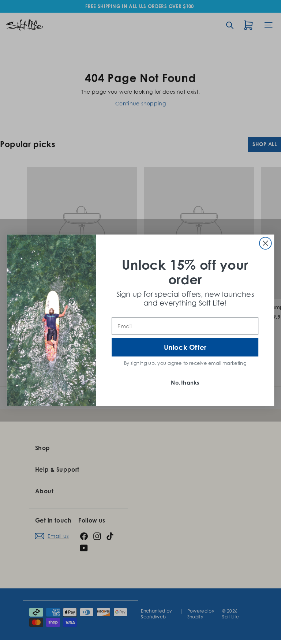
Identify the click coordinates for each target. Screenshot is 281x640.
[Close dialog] (265, 243)
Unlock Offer (185, 347)
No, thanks (185, 382)
